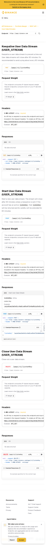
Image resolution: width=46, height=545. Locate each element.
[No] (38, 159)
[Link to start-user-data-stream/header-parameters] (12, 259)
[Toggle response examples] (4, 169)
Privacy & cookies (13, 536)
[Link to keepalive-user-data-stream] (25, 50)
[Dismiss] (41, 524)
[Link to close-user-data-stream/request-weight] (19, 377)
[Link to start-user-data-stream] (25, 195)
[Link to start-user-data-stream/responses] (15, 287)
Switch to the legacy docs (21, 7)
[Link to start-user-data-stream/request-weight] (19, 229)
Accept (21, 540)
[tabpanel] (23, 145)
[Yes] (35, 159)
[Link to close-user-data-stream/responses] (15, 436)
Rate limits (20, 92)
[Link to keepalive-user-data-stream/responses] (15, 137)
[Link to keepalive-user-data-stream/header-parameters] (12, 108)
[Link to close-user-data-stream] (25, 355)
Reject (12, 540)
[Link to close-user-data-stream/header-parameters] (12, 407)
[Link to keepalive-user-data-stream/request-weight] (19, 78)
